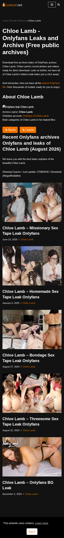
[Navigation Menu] (52, 4)
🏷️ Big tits (10, 129)
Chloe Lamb (27, 239)
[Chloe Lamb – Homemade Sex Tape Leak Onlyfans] (32, 265)
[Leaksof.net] (12, 4)
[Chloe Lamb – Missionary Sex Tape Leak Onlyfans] (32, 202)
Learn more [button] (41, 523)
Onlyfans (21, 20)
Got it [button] (32, 531)
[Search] (58, 4)
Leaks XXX (8, 20)
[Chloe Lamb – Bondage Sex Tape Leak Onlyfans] (32, 329)
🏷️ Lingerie (28, 129)
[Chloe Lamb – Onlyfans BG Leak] (32, 456)
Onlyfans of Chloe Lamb (36, 115)
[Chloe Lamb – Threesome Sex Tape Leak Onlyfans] (32, 393)
